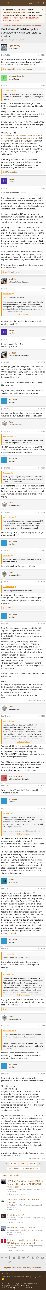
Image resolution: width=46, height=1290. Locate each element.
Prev (14, 1164)
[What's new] (37, 3)
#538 (43, 949)
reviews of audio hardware (16, 12)
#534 (43, 716)
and (11, 172)
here (9, 17)
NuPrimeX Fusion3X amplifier (21, 1227)
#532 (43, 582)
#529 (43, 468)
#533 (43, 624)
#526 (43, 362)
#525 (43, 339)
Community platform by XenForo (22, 1284)
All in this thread (8, 933)
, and (18, 69)
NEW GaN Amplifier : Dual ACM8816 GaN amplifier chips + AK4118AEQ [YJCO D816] (25, 1184)
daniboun (7, 40)
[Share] (38, 55)
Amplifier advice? (15, 1215)
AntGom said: (8, 90)
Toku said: (6, 473)
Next (32, 1164)
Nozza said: (7, 293)
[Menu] (4, 3)
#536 (43, 808)
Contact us (6, 1277)
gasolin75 (10, 1246)
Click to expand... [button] (23, 314)
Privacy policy (31, 1277)
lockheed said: (8, 436)
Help (40, 1277)
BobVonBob (11, 1205)
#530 (43, 512)
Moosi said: (7, 954)
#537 (43, 889)
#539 (43, 1025)
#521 (43, 55)
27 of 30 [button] (23, 1164)
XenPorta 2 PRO (7, 1288)
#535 (43, 786)
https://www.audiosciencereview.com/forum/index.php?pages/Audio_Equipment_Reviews (22, 136)
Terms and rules (18, 1277)
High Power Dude (13, 1230)
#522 (43, 85)
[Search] (43, 3)
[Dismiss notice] (42, 9)
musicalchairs (11, 1217)
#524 (43, 288)
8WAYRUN (29, 1288)
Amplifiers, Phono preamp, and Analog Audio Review (24, 1190)
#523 (43, 188)
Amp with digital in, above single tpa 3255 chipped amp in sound (25, 1242)
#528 (43, 431)
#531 (43, 550)
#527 (43, 409)
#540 (43, 1074)
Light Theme (8, 1273)
